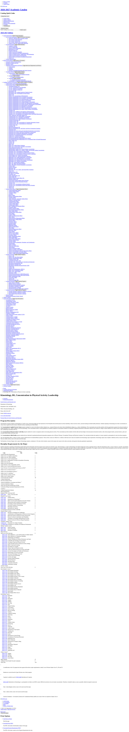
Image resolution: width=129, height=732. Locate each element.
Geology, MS (11, 268)
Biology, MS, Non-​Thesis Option (16, 257)
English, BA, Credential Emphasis (16, 135)
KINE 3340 (4, 549)
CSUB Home (6, 701)
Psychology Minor (12, 235)
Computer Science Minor (14, 202)
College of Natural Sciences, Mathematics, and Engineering (21, 54)
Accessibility (6, 703)
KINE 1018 (3, 497)
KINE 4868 (3, 508)
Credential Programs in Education (18, 79)
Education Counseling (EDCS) (12, 329)
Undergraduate (12, 66)
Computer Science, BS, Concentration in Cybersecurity (20, 123)
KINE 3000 (3, 500)
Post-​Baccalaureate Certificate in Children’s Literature (20, 291)
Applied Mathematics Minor (15, 190)
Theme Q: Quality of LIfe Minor (15, 249)
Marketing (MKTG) (10, 360)
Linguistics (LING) (10, 356)
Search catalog (4, 29)
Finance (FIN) (9, 341)
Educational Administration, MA (15, 263)
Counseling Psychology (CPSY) (13, 319)
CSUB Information (10, 44)
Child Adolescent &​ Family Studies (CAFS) (15, 314)
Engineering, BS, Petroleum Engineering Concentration (20, 134)
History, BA (11, 144)
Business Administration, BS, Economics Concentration (20, 98)
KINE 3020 (3, 503)
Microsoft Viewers (11, 709)
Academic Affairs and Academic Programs (20, 74)
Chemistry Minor (12, 197)
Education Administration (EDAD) (13, 327)
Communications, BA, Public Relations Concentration (20, 118)
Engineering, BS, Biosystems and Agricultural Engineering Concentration (24, 131)
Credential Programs (10, 281)
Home (4, 388)
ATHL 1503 (4, 582)
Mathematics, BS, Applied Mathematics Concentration (20, 157)
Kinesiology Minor (13, 221)
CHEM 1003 (4, 524)
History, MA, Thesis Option (14, 271)
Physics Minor (12, 231)
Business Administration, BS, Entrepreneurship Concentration (22, 99)
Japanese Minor (12, 220)
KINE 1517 (4, 611)
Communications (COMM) (11, 316)
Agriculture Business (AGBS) (12, 302)
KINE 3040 (3, 506)
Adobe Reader (4, 709)
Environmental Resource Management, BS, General (20, 138)
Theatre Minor (12, 247)
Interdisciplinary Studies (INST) (12, 350)
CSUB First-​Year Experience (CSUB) (14, 321)
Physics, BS (11, 170)
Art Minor (11, 194)
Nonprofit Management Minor (15, 229)
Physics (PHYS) (9, 367)
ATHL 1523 (4, 585)
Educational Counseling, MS (15, 264)
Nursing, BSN (12, 166)
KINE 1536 (4, 629)
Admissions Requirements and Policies (14, 65)
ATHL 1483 (4, 579)
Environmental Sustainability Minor (16, 209)
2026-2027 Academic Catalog (14, 9)
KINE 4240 (3, 518)
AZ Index (5, 2)
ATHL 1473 (4, 577)
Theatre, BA (11, 187)
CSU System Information (11, 37)
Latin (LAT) (8, 354)
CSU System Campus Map (14, 40)
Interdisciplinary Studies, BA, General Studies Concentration (21, 149)
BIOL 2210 (3, 527)
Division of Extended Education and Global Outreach (20, 70)
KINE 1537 (4, 631)
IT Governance (6, 702)
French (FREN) (9, 342)
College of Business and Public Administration (18, 53)
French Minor (11, 213)
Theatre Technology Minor (14, 248)
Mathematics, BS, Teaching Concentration (18, 161)
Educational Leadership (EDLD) (13, 332)
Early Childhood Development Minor (17, 206)
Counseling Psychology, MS (15, 260)
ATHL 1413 (4, 572)
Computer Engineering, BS (14, 120)
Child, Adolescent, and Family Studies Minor (18, 198)
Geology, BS (11, 143)
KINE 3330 (4, 546)
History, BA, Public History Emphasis (17, 145)
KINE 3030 (3, 505)
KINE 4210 (3, 514)
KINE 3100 (4, 536)
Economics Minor (12, 207)
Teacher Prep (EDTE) (10, 382)
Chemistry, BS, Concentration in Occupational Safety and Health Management (25, 114)
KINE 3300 (4, 542)
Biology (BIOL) (9, 310)
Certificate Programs (10, 290)
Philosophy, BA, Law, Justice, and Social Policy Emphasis (21, 169)
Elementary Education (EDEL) (12, 335)
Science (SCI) (9, 375)
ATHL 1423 (4, 573)
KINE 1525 (4, 619)
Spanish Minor (12, 243)
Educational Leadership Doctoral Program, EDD (19, 265)
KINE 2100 (4, 534)
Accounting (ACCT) (10, 300)
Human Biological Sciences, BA (15, 147)
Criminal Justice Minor (13, 204)
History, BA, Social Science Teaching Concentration (20, 146)
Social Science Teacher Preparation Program (18, 181)
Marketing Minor (12, 224)
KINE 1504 (4, 598)
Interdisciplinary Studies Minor (15, 219)
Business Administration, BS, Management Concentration (21, 105)
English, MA (11, 266)
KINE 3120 (4, 539)
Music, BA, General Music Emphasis (16, 162)
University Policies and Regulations (13, 61)
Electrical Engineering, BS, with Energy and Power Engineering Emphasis (24, 128)
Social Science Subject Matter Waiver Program (18, 180)
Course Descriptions (7, 298)
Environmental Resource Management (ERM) (15, 338)
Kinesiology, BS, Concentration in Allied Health (19, 151)
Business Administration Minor (15, 196)
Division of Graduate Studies (17, 77)
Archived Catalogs (7, 386)
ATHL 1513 (4, 583)
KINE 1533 (4, 626)
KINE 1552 (4, 642)
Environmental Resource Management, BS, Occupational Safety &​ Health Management (27, 139)
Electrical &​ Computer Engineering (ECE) (15, 333)
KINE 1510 (4, 604)
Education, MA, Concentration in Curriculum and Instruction (21, 261)
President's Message (13, 50)
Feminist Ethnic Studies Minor (15, 212)
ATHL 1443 (4, 576)
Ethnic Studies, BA (13, 140)
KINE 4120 (3, 512)
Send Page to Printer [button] (7, 718)
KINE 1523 (4, 616)
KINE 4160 (4, 556)
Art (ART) (8, 306)
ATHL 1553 (4, 588)
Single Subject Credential (14, 282)
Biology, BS (11, 94)
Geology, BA (11, 141)
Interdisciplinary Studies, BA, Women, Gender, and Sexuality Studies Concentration (26, 150)
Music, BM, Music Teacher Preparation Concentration (20, 164)
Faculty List (11, 58)
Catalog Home (6, 4)
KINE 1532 (4, 625)
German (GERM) (9, 345)
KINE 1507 (4, 603)
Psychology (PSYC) (10, 370)
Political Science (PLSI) (11, 368)
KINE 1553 (4, 644)
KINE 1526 (4, 620)
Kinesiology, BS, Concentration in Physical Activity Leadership (22, 153)
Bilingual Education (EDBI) (12, 309)
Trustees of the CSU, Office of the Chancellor (18, 43)
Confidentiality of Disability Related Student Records (20, 81)
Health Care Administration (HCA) (13, 348)
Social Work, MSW (13, 277)
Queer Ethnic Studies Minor (14, 238)
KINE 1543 (4, 634)
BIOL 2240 (3, 530)
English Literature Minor (14, 208)
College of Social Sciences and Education (17, 55)
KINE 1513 (4, 607)
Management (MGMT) (11, 358)
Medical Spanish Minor (14, 226)
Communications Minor (14, 201)
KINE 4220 (3, 515)
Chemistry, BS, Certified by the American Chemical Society (21, 111)
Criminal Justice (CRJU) (11, 320)
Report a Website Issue (8, 706)
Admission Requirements (8, 21)
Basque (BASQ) (9, 308)
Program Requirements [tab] (8, 399)
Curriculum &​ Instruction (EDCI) (13, 324)
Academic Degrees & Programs (10, 389)
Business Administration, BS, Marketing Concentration (20, 106)
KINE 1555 (4, 647)
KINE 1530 (4, 623)
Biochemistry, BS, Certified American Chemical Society (20, 92)
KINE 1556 (4, 648)
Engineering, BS (12, 129)
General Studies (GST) (11, 343)
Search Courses (6, 384)
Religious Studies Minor (14, 240)
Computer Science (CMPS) (12, 318)
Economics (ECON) (10, 325)
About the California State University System (18, 38)
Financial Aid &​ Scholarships (15, 48)
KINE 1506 (4, 601)
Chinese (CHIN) (9, 315)
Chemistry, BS (12, 110)
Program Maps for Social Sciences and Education (11, 417)
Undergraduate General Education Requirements (16, 83)
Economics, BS (12, 126)
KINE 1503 (4, 597)
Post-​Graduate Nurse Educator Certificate (17, 293)
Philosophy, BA (12, 168)
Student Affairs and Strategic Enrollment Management (20, 56)
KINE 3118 (4, 537)
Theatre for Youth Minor (14, 246)
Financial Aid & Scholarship (9, 23)
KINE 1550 (4, 641)
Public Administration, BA (14, 175)
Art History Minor (12, 192)
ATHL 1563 (4, 589)
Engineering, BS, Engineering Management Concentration (21, 133)
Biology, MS (11, 255)
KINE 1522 (4, 614)
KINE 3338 (4, 548)
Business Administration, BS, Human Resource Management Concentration (25, 104)
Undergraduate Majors (10, 84)
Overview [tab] (5, 398)
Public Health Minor (13, 237)
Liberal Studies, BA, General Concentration (18, 155)
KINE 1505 (4, 600)
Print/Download (7, 25)
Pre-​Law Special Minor (14, 233)
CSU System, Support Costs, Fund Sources (18, 42)
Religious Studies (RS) (11, 373)
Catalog (5, 16)
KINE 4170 (4, 558)
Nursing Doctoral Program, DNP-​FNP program (19, 274)
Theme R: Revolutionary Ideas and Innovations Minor (20, 250)
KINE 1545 (4, 637)
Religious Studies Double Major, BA (16, 178)
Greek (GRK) (9, 347)
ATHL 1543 (4, 586)
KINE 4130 (4, 552)
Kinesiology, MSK (13, 272)
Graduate (10, 68)
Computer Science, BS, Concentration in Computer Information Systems (24, 122)
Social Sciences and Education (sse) (8, 402)
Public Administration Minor (15, 236)
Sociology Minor (12, 241)
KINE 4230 (3, 517)
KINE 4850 (4, 561)
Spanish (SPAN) (9, 379)
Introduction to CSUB (13, 49)
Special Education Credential (15, 287)
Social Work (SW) (10, 377)
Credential (11, 69)
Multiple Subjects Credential (15, 283)
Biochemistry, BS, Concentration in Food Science (19, 93)
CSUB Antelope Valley (11, 59)
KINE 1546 (4, 638)
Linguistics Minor (12, 223)
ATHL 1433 (4, 575)
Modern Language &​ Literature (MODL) (14, 362)
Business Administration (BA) (12, 312)
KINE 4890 (4, 564)
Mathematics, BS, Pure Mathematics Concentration (19, 158)
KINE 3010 (3, 502)
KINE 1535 (4, 628)
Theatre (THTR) (9, 383)
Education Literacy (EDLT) (12, 330)
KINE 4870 (4, 562)
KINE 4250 (3, 520)
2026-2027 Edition (7, 33)
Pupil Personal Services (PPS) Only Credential (18, 288)
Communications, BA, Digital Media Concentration (20, 116)
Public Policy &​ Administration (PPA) (14, 372)
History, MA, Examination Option (16, 270)
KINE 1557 (4, 650)
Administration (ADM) (11, 301)
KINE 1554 (4, 645)
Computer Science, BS (13, 121)
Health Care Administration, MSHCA (17, 269)
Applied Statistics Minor (14, 191)
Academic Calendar (13, 45)
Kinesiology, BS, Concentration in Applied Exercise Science (21, 152)
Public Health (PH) (10, 371)
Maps (4, 704)
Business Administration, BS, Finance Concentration (20, 100)
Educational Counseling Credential (16, 286)
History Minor (12, 217)
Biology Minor (12, 195)
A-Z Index (5, 24)
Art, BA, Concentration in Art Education (17, 87)
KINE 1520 (4, 613)
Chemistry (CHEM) (10, 313)
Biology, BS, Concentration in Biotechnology (18, 95)
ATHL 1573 (4, 591)
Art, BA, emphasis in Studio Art (15, 89)
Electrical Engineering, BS (14, 127)
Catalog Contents (7, 19)
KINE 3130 (4, 540)
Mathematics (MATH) (10, 361)
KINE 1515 (4, 610)
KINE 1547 (4, 640)
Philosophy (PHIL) (10, 366)
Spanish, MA (11, 278)
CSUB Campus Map (13, 47)
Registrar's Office (9, 64)
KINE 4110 (4, 551)
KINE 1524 (4, 617)
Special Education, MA (14, 280)
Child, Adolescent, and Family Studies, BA (18, 115)
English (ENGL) (9, 337)
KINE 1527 (4, 622)
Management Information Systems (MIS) (14, 359)
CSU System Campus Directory (15, 39)
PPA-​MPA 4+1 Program (14, 173)
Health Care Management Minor (15, 215)
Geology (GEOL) (10, 344)
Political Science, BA (13, 172)
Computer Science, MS (13, 259)
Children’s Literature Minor (14, 200)
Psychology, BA (12, 174)
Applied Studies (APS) (11, 304)
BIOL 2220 (3, 528)
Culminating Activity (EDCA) (12, 323)
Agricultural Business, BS (14, 86)
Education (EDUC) (10, 326)
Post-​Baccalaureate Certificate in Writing (17, 292)
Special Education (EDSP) (11, 381)
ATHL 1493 (4, 580)
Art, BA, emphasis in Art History (16, 88)
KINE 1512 (4, 606)
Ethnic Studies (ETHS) (11, 339)
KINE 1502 (4, 595)
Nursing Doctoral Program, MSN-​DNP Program (19, 275)
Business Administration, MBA (15, 258)
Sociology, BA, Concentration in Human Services (19, 184)
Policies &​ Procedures (8, 60)
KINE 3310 (4, 543)
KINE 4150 (4, 555)
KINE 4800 (4, 559)
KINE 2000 (3, 499)
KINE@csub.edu (7, 413)
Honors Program (9, 295)
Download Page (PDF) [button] (8, 723)
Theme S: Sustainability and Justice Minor (17, 252)
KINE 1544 (4, 635)
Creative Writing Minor (13, 203)
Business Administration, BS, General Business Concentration (22, 101)
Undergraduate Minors (11, 189)
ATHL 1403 (4, 570)
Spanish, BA (11, 186)
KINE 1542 (4, 632)
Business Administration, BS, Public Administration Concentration (23, 108)
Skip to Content (6, 1)
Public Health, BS (12, 176)
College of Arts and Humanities (15, 52)
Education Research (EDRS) (12, 331)
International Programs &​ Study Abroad (14, 296)
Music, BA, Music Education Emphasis (17, 163)
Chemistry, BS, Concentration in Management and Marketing (22, 112)
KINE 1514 (4, 608)
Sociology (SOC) (9, 378)
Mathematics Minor (13, 225)
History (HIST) (9, 349)
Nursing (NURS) (9, 365)
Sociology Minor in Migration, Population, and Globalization (21, 242)
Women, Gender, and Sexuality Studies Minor (18, 253)
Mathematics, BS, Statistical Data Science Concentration (21, 160)
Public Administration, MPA (15, 276)
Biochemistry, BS (12, 91)
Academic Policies (10, 71)
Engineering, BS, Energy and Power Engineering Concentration (22, 132)
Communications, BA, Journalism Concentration (19, 117)
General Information (7, 35)
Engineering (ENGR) (10, 336)
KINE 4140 (4, 553)
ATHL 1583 (4, 592)
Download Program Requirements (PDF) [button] (12, 728)
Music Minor (11, 227)
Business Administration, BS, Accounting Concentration (20, 97)
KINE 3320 (4, 545)
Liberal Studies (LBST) (11, 355)
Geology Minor (12, 214)
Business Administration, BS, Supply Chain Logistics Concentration (23, 109)
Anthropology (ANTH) (11, 303)
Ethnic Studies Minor (13, 210)
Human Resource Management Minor (17, 218)
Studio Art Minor (12, 244)
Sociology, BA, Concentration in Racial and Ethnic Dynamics (22, 185)
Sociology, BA (12, 182)
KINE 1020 (3, 494)
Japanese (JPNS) (9, 352)
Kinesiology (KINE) (10, 353)
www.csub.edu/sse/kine (6, 415)
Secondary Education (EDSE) (12, 376)
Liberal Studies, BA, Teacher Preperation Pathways (19, 156)
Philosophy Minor (12, 230)
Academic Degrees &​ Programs (10, 82)
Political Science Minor (13, 232)
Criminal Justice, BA (13, 124)
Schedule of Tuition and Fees (12, 63)
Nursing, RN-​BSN (13, 167)
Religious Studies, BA (13, 179)
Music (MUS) (9, 364)
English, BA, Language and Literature (17, 137)
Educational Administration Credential (17, 285)
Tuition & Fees (6, 22)
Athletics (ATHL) (9, 307)
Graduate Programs (10, 254)
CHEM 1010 (3, 522)
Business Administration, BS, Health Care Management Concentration (23, 103)
